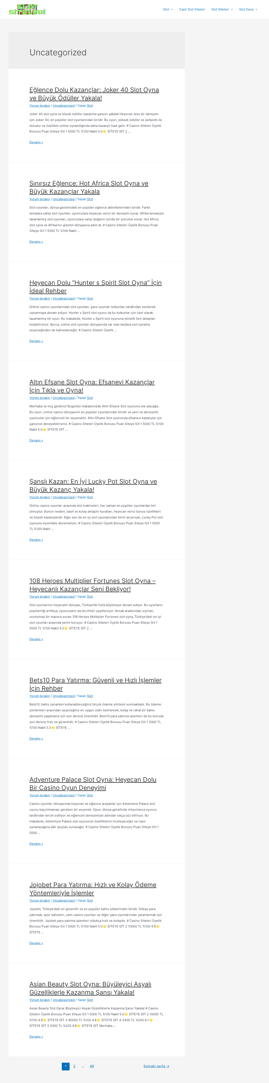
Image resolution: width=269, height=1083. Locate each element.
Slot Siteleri (220, 9)
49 (92, 1066)
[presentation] (171, 9)
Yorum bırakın (39, 106)
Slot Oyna (246, 9)
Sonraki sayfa (156, 1066)
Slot (166, 9)
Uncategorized (64, 106)
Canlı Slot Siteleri (192, 9)
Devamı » (36, 142)
